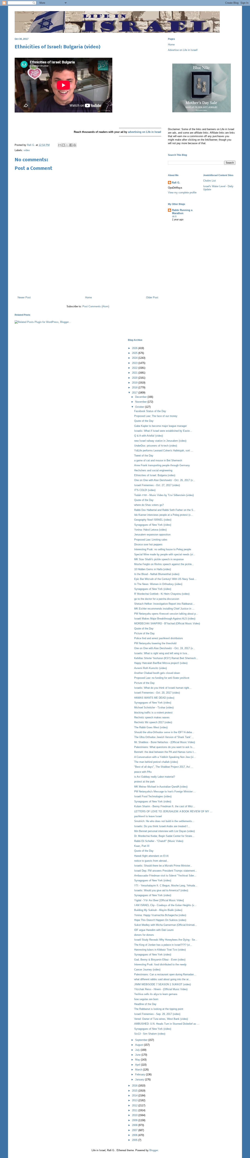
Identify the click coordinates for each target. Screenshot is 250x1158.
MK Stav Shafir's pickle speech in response (159, 559)
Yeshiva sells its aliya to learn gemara (155, 994)
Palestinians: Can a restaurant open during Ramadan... (165, 974)
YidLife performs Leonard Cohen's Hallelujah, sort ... (163, 450)
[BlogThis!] (63, 145)
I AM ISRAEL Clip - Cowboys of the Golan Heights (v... (165, 905)
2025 (135, 353)
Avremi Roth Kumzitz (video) (150, 668)
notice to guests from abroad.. (151, 860)
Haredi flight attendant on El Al (151, 855)
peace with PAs (143, 771)
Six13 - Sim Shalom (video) (149, 1033)
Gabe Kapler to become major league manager (160, 425)
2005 (135, 1140)
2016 (135, 1085)
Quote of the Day (144, 420)
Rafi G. (31, 145)
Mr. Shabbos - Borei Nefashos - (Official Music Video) (164, 742)
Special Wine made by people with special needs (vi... (164, 554)
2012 (135, 1105)
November (141, 401)
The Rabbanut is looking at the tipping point (158, 1008)
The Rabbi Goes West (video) (151, 727)
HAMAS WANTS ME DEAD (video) (154, 697)
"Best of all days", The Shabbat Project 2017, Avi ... (163, 766)
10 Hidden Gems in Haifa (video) (152, 569)
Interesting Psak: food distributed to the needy (160, 964)
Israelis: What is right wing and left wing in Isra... (161, 653)
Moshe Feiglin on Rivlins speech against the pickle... (164, 564)
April (138, 1064)
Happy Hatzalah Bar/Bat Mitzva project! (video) (161, 663)
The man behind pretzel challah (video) (156, 761)
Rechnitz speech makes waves (152, 717)
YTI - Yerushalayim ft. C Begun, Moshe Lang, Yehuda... (165, 885)
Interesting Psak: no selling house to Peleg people (162, 549)
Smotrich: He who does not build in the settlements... (164, 821)
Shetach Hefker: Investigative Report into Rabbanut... (164, 603)
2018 (135, 387)
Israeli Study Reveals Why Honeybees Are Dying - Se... (165, 939)
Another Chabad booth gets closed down (157, 673)
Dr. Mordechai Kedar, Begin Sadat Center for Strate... (164, 836)
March (139, 1069)
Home (88, 297)
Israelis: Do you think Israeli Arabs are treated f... (162, 826)
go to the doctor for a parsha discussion (156, 598)
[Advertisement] (88, 276)
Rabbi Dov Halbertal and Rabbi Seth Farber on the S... (165, 510)
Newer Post (24, 297)
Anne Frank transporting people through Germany (162, 465)
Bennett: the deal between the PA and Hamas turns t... (165, 751)
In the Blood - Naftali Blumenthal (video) (156, 574)
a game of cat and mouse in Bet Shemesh (158, 460)
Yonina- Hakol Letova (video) (150, 529)
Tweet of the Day (143, 455)
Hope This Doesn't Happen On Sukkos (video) (160, 920)
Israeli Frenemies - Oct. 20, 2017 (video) (157, 692)
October (140, 406)
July (138, 1049)
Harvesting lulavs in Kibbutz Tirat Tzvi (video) (160, 949)
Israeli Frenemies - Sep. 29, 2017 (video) (157, 1014)
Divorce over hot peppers (148, 544)
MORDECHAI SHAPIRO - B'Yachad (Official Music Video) (167, 623)
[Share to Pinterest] (75, 145)
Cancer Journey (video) (147, 969)
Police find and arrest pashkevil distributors (158, 638)
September (141, 1039)
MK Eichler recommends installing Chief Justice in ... (164, 608)
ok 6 (174, 216)
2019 (135, 382)
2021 (135, 372)
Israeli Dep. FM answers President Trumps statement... (165, 870)
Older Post (152, 297)
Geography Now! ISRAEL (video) (152, 519)
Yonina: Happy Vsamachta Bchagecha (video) (160, 915)
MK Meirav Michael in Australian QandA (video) (161, 786)
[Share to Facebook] (71, 145)
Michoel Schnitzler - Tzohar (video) (154, 707)
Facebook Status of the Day (150, 411)
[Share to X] (67, 145)
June (138, 1054)
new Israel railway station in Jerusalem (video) (160, 440)
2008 (135, 1125)
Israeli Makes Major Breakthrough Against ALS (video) (164, 618)
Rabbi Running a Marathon (182, 212)
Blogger (153, 1150)
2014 (135, 1095)
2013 (135, 1100)
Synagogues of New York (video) (152, 524)
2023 (135, 362)
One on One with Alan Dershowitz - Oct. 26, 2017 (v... (164, 480)
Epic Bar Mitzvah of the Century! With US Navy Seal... (165, 579)
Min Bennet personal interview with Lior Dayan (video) (164, 831)
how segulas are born (146, 999)
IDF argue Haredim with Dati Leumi (154, 930)
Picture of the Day (144, 633)
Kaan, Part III (141, 845)
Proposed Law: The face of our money (155, 416)
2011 (135, 1110)
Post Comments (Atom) (95, 306)
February (140, 1074)
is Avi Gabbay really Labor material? (154, 776)
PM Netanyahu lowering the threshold (155, 643)
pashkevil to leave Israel (148, 816)
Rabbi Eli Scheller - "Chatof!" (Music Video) (158, 841)
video (27, 150)
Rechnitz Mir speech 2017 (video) (153, 722)
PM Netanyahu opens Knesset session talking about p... (166, 613)
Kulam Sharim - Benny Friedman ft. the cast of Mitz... (164, 806)
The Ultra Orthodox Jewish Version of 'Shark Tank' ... (164, 737)
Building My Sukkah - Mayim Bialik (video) (158, 910)
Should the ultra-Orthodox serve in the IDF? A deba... (164, 732)
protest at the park (144, 781)
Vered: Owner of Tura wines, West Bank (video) (161, 1018)
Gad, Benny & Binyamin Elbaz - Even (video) (159, 959)
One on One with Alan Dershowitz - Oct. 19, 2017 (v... (164, 648)
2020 (135, 377)
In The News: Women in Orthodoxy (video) (158, 584)
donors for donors (144, 934)
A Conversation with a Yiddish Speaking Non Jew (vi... (165, 757)
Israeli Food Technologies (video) (152, 796)
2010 (135, 1115)
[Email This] (60, 145)
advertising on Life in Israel (144, 131)
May (138, 1059)
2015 (135, 1090)
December (141, 396)
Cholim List (209, 180)
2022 (135, 367)
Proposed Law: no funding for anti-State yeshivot (161, 677)
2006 (135, 1135)
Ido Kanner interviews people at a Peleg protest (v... (163, 514)
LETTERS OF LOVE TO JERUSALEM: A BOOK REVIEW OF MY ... (173, 811)
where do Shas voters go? (149, 504)
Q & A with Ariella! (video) (148, 435)
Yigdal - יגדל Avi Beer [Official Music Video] (159, 900)
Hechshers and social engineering (153, 470)
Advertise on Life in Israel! (183, 50)
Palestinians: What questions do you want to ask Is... (164, 747)
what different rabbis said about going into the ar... (162, 979)
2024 (135, 357)
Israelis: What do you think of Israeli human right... (162, 687)
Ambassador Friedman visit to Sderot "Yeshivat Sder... (165, 875)
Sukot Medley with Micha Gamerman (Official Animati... (165, 924)
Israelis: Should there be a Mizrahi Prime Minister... (163, 865)
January (140, 1079)
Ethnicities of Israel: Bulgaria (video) (154, 475)
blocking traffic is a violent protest (153, 712)
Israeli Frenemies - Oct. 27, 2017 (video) (157, 485)
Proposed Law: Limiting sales (150, 539)
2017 (135, 392)
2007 (135, 1130)
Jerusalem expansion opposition (152, 534)
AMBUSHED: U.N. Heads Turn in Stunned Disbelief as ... (166, 1023)
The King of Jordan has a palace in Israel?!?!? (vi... (163, 944)
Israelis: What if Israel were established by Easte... (163, 430)
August (139, 1044)
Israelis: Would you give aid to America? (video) (161, 890)
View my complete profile (182, 192)
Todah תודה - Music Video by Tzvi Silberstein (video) (164, 495)
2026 (135, 348)
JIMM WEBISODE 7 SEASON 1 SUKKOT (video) (162, 984)
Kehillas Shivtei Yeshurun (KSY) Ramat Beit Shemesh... (166, 658)
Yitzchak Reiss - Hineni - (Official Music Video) (161, 989)
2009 (135, 1120)
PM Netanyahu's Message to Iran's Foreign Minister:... (165, 791)
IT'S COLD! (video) (144, 490)
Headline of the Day (145, 1004)
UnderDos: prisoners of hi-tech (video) (155, 445)
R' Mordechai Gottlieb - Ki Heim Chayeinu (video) (161, 593)
